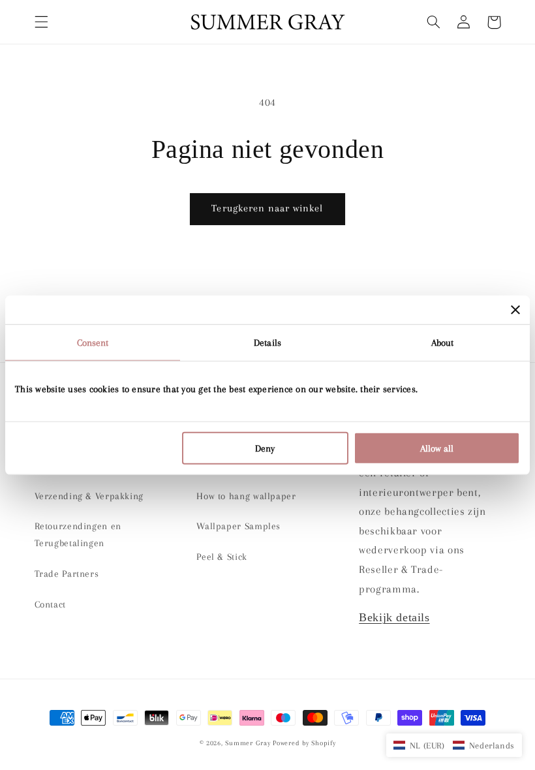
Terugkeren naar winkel (267, 208)
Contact (50, 604)
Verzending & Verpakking (89, 496)
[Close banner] (515, 310)
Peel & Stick (221, 556)
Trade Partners (67, 573)
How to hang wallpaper (246, 496)
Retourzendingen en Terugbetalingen (78, 534)
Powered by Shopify (304, 743)
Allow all (436, 447)
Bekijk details (394, 617)
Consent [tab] (93, 342)
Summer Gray (247, 743)
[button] (41, 22)
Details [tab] (267, 342)
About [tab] (442, 342)
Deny (265, 447)
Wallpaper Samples (238, 526)
